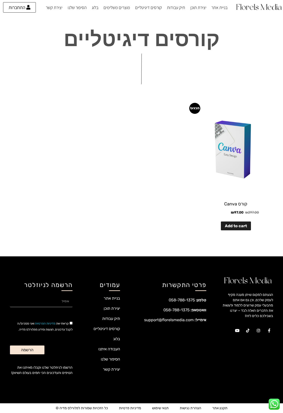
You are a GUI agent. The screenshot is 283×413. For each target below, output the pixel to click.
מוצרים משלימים (116, 7)
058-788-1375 (182, 300)
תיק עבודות (176, 7)
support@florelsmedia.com (169, 319)
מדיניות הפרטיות (45, 323)
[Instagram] (258, 330)
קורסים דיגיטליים (148, 7)
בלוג (95, 7)
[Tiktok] (248, 330)
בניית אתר (219, 7)
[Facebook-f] (269, 330)
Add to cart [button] (236, 225)
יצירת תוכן (198, 7)
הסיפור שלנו (77, 7)
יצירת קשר (54, 7)
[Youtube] (237, 330)
